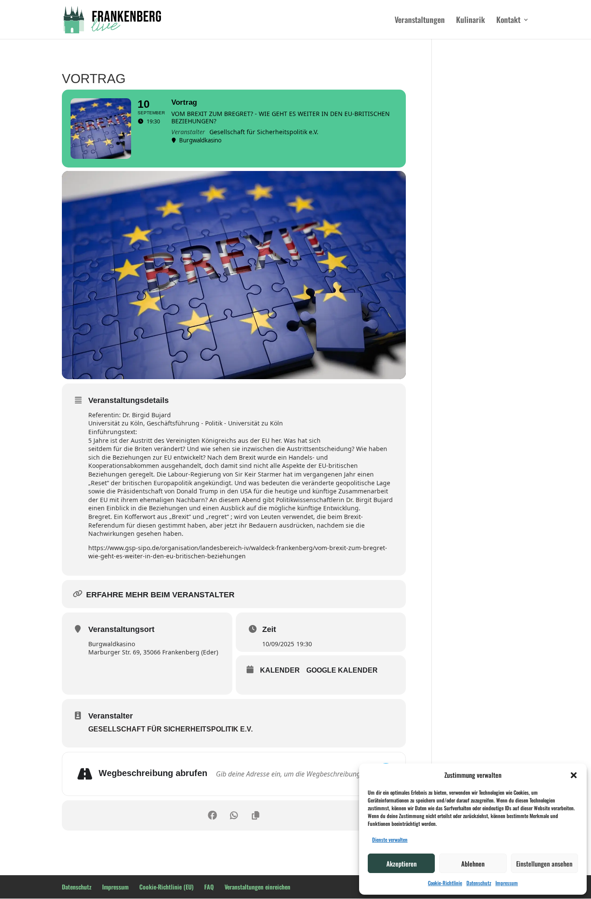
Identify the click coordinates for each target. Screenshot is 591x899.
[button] (573, 775)
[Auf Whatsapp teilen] (234, 815)
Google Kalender (342, 670)
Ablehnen (473, 863)
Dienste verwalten (390, 839)
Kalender (280, 670)
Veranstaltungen (420, 20)
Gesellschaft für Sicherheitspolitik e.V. (170, 729)
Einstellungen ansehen (544, 863)
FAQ (209, 886)
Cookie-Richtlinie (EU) (166, 886)
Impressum (506, 882)
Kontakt (508, 20)
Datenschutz (478, 882)
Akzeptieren (401, 863)
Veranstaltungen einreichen (257, 886)
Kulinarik (470, 20)
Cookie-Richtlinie (445, 882)
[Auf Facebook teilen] (212, 815)
